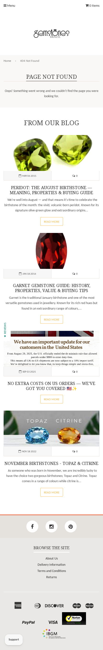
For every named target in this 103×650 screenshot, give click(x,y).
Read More (51, 221)
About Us (52, 558)
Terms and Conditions (51, 571)
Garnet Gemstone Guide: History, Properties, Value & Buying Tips (51, 288)
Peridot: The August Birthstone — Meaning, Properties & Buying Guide (51, 190)
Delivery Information (51, 565)
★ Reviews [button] (5, 329)
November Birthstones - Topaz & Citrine (51, 463)
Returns (51, 577)
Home (7, 60)
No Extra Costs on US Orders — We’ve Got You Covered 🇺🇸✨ (51, 386)
